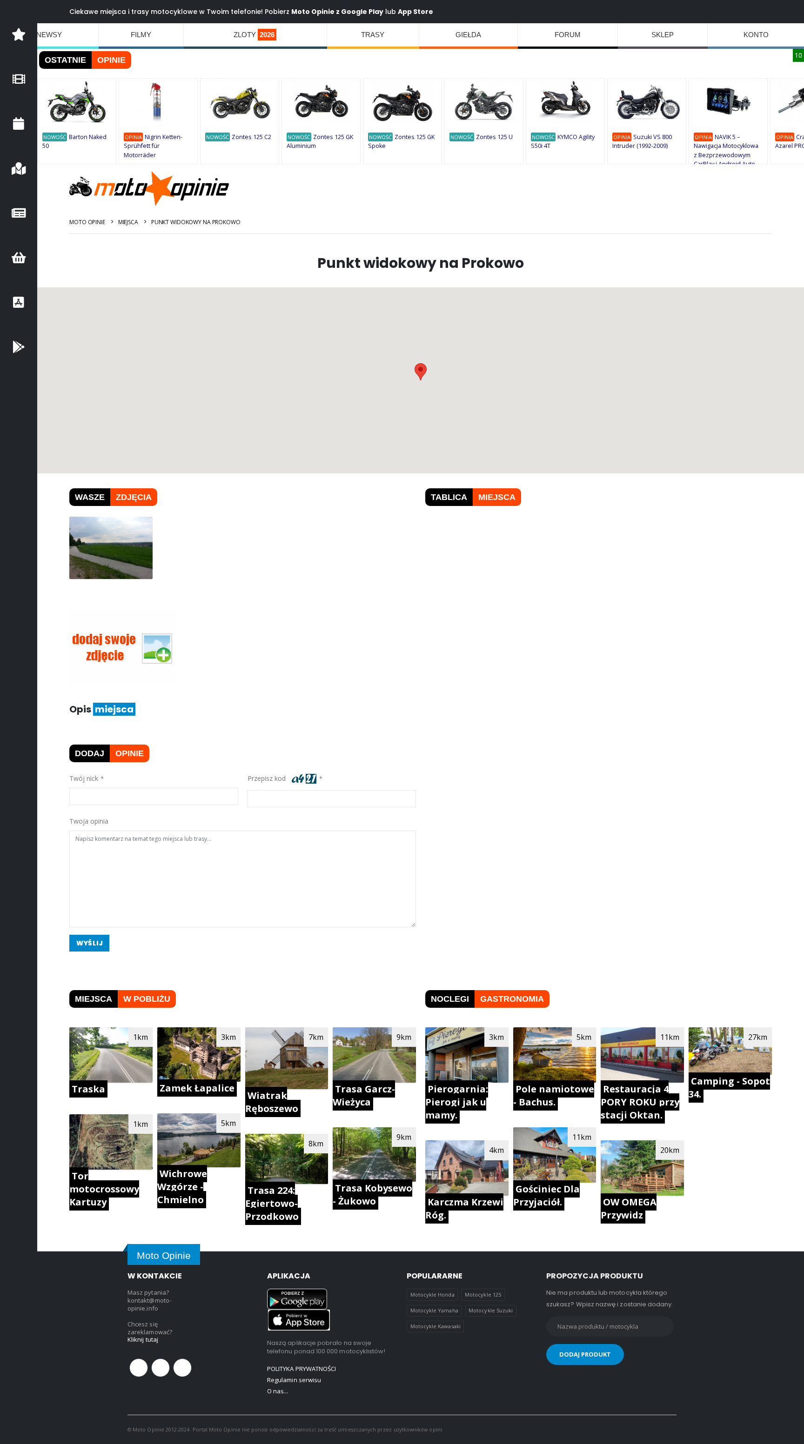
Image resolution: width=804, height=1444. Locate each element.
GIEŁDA (468, 35)
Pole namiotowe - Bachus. (553, 1095)
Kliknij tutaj (142, 1339)
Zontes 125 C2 (251, 137)
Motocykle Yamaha (434, 1310)
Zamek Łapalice (197, 1088)
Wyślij (89, 943)
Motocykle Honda (432, 1294)
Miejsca (128, 222)
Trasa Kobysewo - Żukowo (372, 1194)
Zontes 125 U (494, 137)
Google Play (362, 11)
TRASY (372, 35)
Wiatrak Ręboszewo (271, 1102)
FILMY (141, 35)
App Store (415, 11)
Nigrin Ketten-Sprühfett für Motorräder (153, 146)
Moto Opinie (87, 222)
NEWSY (49, 35)
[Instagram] (182, 1367)
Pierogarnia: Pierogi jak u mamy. (456, 1102)
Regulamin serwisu (294, 1380)
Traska (88, 1089)
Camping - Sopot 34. (729, 1087)
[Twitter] (160, 1367)
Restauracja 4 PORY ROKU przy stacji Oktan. (640, 1102)
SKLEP (662, 35)
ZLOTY (254, 35)
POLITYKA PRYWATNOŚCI (301, 1368)
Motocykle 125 (483, 1294)
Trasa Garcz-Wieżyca (364, 1095)
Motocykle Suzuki (491, 1310)
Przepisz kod (268, 778)
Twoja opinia (88, 821)
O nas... (277, 1391)
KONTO (756, 35)
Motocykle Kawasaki (435, 1326)
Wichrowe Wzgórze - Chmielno (182, 1186)
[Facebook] (138, 1367)
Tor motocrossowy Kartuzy (104, 1189)
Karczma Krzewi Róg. (464, 1208)
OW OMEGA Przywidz (629, 1208)
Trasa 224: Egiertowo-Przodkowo (272, 1203)
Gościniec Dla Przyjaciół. (546, 1195)
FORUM (568, 35)
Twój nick (83, 778)
